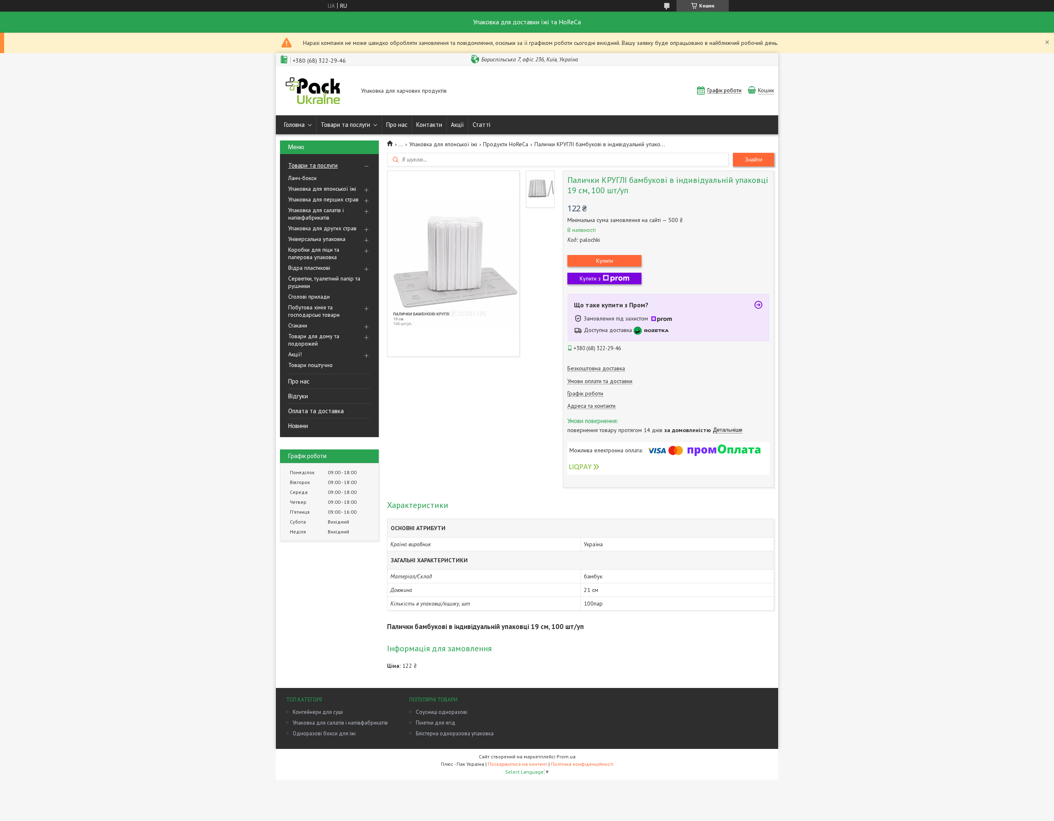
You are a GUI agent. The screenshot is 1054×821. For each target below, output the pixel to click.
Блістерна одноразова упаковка (455, 733)
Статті (481, 125)
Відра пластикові (309, 267)
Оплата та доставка (316, 411)
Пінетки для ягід (435, 722)
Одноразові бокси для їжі (324, 733)
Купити (604, 260)
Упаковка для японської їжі (322, 188)
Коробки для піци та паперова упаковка (313, 253)
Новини (298, 426)
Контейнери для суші (318, 712)
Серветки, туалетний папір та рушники (324, 282)
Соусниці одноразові (441, 712)
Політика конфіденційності (582, 764)
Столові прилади (309, 296)
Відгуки (298, 396)
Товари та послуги (345, 125)
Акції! (295, 354)
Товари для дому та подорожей (313, 339)
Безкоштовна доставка (596, 368)
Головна (294, 125)
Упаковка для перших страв (323, 199)
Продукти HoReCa (505, 144)
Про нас (397, 125)
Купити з (590, 278)
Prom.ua (566, 756)
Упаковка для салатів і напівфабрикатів (316, 213)
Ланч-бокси (302, 178)
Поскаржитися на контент (517, 764)
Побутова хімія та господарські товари (314, 311)
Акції (457, 125)
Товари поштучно (310, 365)
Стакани (297, 325)
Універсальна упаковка (316, 239)
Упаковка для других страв (322, 228)
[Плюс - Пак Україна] (316, 91)
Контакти (429, 125)
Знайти (753, 160)
